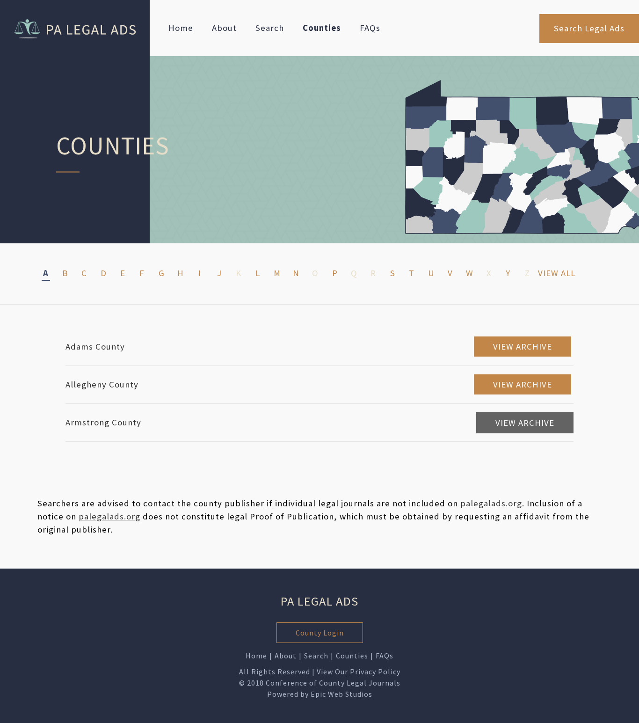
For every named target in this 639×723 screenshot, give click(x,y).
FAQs (370, 27)
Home (180, 27)
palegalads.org (491, 503)
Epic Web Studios (341, 694)
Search (269, 27)
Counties (322, 27)
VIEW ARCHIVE (522, 346)
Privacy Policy (375, 671)
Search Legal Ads (589, 28)
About (224, 27)
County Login (320, 632)
